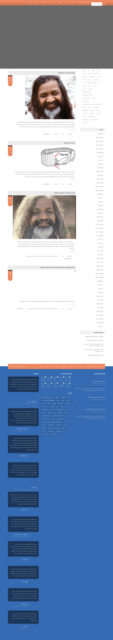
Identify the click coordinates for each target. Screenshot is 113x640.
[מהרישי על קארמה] (44, 157)
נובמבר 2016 (99, 270)
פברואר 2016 (99, 304)
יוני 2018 (100, 202)
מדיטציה (90, 89)
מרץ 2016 (100, 300)
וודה (100, 82)
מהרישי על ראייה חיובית (98, 381)
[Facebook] (12, 3)
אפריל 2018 (100, 209)
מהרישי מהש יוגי (41, 256)
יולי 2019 (100, 156)
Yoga (89, 70)
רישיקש (98, 113)
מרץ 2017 (100, 255)
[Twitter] (9, 3)
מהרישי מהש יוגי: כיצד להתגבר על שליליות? (93, 345)
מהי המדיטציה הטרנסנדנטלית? (90, 366)
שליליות (84, 116)
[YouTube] (14, 3)
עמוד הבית (101, 366)
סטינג (84, 107)
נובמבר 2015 (99, 315)
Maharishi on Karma (91, 336)
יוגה (95, 85)
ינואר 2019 (100, 175)
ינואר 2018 (100, 221)
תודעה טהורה (92, 116)
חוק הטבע (54, 309)
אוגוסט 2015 (100, 323)
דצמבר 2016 (99, 266)
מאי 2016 (100, 292)
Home (99, 4)
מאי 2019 (100, 164)
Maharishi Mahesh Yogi (47, 397)
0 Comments (46, 134)
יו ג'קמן (90, 85)
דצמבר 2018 (99, 179)
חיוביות (84, 85)
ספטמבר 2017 (99, 232)
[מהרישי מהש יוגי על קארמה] (44, 97)
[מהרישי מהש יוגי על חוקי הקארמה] (44, 217)
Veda (84, 70)
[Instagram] (20, 3)
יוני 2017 (100, 243)
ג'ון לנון (89, 73)
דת (83, 79)
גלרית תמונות (57, 366)
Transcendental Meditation (48, 400)
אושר (98, 70)
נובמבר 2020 (99, 141)
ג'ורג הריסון (96, 73)
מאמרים (84, 89)
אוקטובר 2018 (99, 186)
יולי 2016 (100, 285)
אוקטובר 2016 (99, 273)
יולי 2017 (100, 239)
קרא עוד (71, 129)
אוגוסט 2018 (100, 194)
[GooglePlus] (17, 3)
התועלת (80, 366)
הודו (84, 82)
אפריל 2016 (100, 296)
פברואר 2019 (99, 171)
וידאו (51, 366)
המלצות (70, 366)
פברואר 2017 (99, 258)
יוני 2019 (100, 160)
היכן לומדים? (64, 366)
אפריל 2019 (100, 168)
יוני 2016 (100, 289)
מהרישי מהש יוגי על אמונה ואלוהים (95, 409)
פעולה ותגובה (33, 256)
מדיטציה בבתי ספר (87, 92)
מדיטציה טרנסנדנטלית (51, 256)
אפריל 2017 (100, 251)
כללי (62, 134)
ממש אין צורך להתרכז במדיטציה (96, 397)
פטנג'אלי (92, 110)
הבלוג (75, 366)
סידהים (89, 107)
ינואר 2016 (100, 307)
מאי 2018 (100, 205)
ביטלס (84, 73)
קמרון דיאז (91, 113)
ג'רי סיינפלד (91, 76)
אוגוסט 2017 (100, 236)
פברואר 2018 (99, 217)
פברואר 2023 (99, 137)
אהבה (93, 70)
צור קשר (41, 366)
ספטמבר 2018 (99, 190)
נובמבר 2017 (99, 224)
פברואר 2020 (99, 145)
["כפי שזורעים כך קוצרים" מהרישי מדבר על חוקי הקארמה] (44, 284)
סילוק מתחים (96, 107)
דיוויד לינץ (99, 76)
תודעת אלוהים (94, 119)
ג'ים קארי (85, 76)
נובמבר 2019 (99, 149)
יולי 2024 (100, 134)
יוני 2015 (100, 326)
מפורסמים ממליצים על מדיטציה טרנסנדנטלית (92, 104)
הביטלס (88, 79)
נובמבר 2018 (99, 183)
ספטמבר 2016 (99, 277)
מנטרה (94, 98)
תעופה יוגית (85, 122)
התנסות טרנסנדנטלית (91, 82)
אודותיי (46, 366)
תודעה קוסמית (86, 119)
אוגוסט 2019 (100, 152)
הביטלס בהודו (95, 79)
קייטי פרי (85, 113)
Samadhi (64, 397)
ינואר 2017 (100, 262)
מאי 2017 (100, 247)
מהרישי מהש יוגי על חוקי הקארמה (64, 193)
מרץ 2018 (100, 213)
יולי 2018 (100, 198)
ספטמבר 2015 (99, 319)
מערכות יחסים (86, 101)
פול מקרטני (85, 110)
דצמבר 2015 (100, 311)
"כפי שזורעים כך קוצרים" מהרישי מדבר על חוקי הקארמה (57, 267)
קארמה (55, 134)
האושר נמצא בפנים (91, 340)
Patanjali (57, 397)
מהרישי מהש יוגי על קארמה (66, 73)
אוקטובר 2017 (99, 228)
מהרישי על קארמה (69, 143)
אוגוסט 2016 (100, 281)
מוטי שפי (70, 134)
